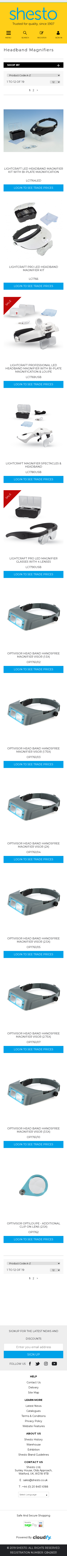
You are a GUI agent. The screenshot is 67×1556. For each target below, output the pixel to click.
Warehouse (33, 1444)
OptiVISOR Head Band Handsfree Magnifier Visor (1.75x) (33, 750)
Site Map (33, 1392)
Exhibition (34, 1449)
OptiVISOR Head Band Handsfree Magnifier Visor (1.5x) (33, 655)
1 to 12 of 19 (15, 81)
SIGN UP (33, 1354)
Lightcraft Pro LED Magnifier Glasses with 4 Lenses (33, 560)
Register (41, 37)
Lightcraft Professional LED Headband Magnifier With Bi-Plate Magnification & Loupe (33, 368)
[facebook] (30, 1363)
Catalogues (33, 1411)
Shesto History (33, 1439)
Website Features (34, 1426)
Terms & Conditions (33, 1416)
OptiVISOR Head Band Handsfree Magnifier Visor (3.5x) (33, 1130)
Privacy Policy (33, 1421)
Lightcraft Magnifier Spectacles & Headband (33, 465)
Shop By (13, 65)
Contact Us (34, 1382)
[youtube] (55, 1363)
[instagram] (46, 1363)
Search (25, 37)
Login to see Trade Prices (33, 187)
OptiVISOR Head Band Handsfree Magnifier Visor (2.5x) (33, 940)
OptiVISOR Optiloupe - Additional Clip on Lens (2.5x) (33, 1225)
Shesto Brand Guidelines (33, 1454)
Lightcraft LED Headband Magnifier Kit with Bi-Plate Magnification (33, 170)
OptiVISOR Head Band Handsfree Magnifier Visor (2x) (33, 845)
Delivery (33, 1387)
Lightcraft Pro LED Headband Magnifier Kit (33, 268)
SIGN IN (58, 37)
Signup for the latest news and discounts (33, 1335)
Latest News (33, 1406)
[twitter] (38, 1363)
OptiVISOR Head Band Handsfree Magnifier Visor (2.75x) (33, 1035)
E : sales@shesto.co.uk (33, 1480)
